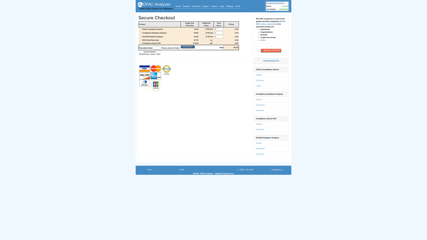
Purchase (260, 80)
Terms (149, 170)
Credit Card (145, 54)
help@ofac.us (277, 170)
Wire (158, 54)
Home (178, 6)
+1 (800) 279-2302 (245, 170)
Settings (229, 6)
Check (153, 54)
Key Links (196, 6)
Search (215, 6)
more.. (263, 40)
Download (260, 105)
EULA (237, 6)
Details (259, 75)
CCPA (181, 170)
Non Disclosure (213, 170)
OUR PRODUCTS (271, 61)
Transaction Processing (166, 74)
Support (206, 6)
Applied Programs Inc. (224, 173)
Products (186, 6)
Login (222, 6)
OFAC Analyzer (156, 6)
